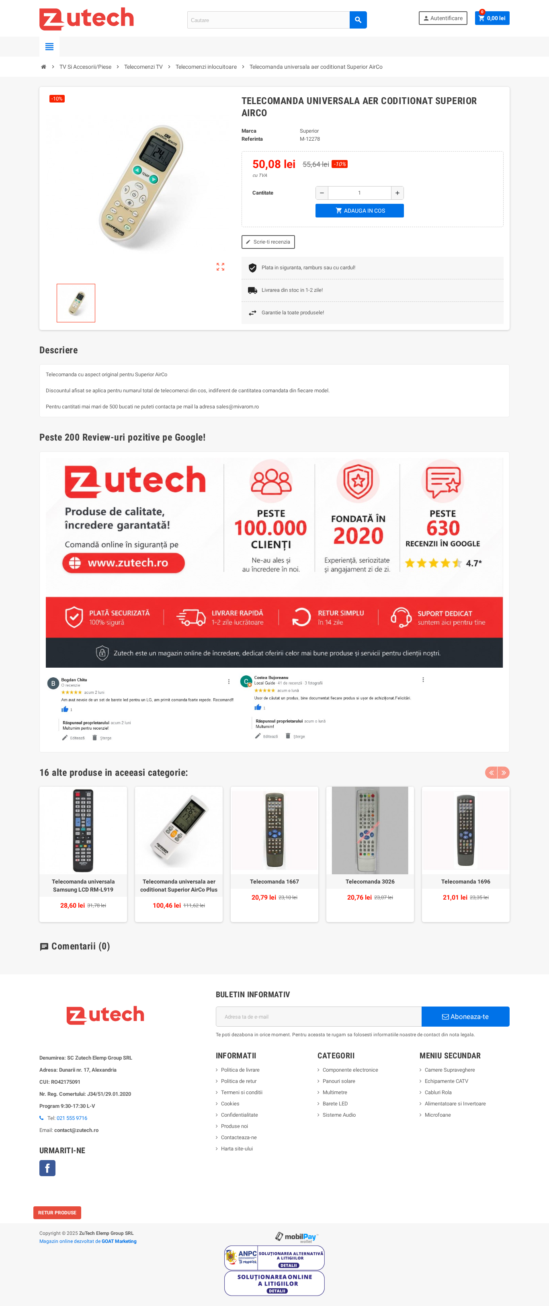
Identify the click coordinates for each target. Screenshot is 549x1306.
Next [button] (504, 773)
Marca (249, 131)
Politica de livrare (240, 1070)
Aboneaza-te (469, 1017)
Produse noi (234, 1126)
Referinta (252, 139)
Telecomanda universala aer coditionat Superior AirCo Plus (178, 885)
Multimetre (335, 1092)
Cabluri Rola (438, 1092)
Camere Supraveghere (450, 1070)
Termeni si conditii (241, 1092)
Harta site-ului (237, 1149)
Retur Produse (57, 1213)
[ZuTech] (87, 18)
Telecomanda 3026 (370, 881)
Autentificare (443, 18)
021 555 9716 (72, 1118)
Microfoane (438, 1115)
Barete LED (335, 1104)
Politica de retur (238, 1081)
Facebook (47, 1168)
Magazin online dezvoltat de (88, 1241)
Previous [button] (491, 773)
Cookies (230, 1104)
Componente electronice (350, 1070)
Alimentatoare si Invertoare (455, 1104)
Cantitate (262, 193)
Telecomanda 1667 (274, 881)
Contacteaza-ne (239, 1137)
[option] (83, 854)
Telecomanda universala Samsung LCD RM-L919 (83, 885)
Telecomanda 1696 (465, 881)
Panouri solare (339, 1081)
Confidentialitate (239, 1115)
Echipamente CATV (446, 1081)
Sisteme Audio (339, 1115)
